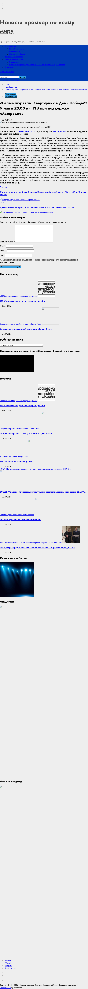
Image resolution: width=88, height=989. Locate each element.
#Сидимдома (10, 94)
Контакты (9, 67)
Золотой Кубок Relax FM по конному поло (17, 514)
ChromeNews (5, 987)
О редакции (10, 46)
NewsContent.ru (16, 49)
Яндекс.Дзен (10, 968)
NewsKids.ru (14, 51)
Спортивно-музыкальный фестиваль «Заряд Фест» (20, 324)
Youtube (8, 960)
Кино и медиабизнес (14, 59)
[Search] (0, 74)
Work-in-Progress (37, 64)
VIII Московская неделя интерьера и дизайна (18, 296)
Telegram (8, 965)
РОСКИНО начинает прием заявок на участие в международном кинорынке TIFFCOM (35, 469)
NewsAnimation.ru (17, 54)
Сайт (2, 255)
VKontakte (8, 963)
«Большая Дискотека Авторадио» (14, 456)
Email (3, 250)
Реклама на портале (14, 56)
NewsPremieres (11, 96)
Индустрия (14, 62)
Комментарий (7, 242)
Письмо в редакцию (10, 80)
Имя (2, 246)
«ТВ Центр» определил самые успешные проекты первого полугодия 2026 (31, 542)
